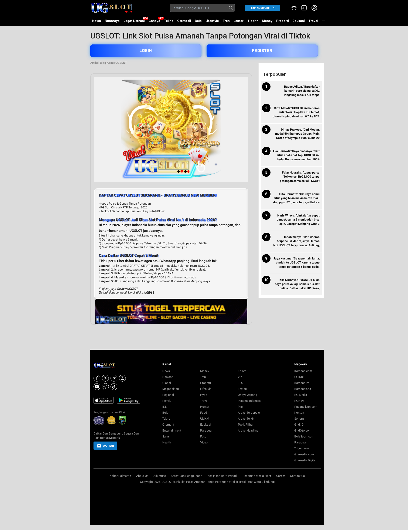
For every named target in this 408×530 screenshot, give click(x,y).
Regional (168, 394)
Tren (226, 21)
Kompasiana (302, 388)
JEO (240, 383)
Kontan (299, 412)
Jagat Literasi (134, 21)
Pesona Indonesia (249, 400)
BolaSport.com (304, 436)
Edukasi (299, 21)
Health (253, 21)
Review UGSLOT (127, 289)
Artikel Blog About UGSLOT (108, 62)
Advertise (159, 475)
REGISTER (262, 50)
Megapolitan (170, 388)
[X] (105, 378)
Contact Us (297, 475)
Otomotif (184, 21)
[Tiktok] (113, 386)
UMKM (204, 418)
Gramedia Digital (305, 460)
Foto (203, 436)
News (96, 21)
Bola (198, 21)
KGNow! (299, 400)
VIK (240, 377)
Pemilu (166, 400)
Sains (166, 436)
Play (241, 406)
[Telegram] (113, 378)
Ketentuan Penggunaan (186, 475)
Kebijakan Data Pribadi (222, 475)
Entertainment (171, 430)
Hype (203, 394)
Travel (313, 21)
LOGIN (146, 50)
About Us (142, 475)
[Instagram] (122, 378)
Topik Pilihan (246, 424)
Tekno (168, 21)
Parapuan (206, 430)
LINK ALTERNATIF (260, 8)
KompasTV (301, 383)
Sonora (299, 418)
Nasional (168, 377)
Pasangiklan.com (305, 406)
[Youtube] (97, 386)
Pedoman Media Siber (256, 475)
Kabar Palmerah (120, 475)
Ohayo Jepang (247, 394)
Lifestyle (212, 21)
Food (203, 412)
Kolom (242, 371)
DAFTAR (108, 445)
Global (166, 383)
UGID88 (149, 292)
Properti (282, 21)
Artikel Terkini (246, 418)
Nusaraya (112, 21)
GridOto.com (302, 430)
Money (267, 21)
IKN (164, 406)
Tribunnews (302, 448)
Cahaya (154, 21)
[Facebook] (97, 378)
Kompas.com (303, 371)
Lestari (239, 22)
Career (280, 475)
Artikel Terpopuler (249, 412)
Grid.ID (298, 424)
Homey (205, 406)
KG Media (300, 394)
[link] (304, 7)
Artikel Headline (248, 430)
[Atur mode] (293, 7)
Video (204, 442)
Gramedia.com (304, 454)
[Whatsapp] (105, 386)
